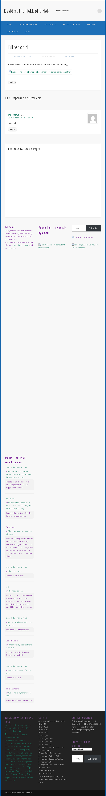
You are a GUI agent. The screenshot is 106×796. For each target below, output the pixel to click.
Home (9, 24)
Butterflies (28, 777)
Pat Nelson (10, 498)
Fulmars (19, 753)
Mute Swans (17, 768)
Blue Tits (14, 759)
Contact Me (12, 31)
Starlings (22, 750)
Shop (27, 31)
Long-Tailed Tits (24, 728)
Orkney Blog (50, 24)
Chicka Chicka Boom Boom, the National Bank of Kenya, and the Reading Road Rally (18, 474)
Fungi (9, 768)
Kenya (13, 780)
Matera (18, 743)
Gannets (19, 771)
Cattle (21, 777)
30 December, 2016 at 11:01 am (20, 118)
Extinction (9, 746)
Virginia (8, 777)
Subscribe (93, 228)
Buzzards (15, 777)
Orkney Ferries (22, 756)
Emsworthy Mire (11, 728)
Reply (12, 129)
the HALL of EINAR (71, 24)
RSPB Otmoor (10, 764)
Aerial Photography (24, 762)
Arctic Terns (26, 743)
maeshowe (13, 114)
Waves (12, 753)
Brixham (22, 758)
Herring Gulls (10, 771)
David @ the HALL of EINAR (24, 56)
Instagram (12, 248)
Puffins (27, 767)
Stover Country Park (21, 774)
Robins (13, 82)
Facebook (88, 11)
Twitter (94, 11)
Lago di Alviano (11, 749)
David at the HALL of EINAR (27, 10)
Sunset (25, 752)
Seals (30, 725)
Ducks (19, 764)
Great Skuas (9, 725)
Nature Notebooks (28, 24)
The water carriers (15, 571)
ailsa (7, 587)
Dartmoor (18, 725)
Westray (91, 24)
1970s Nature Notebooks (13, 732)
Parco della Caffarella (22, 746)
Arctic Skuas (26, 764)
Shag (25, 725)
